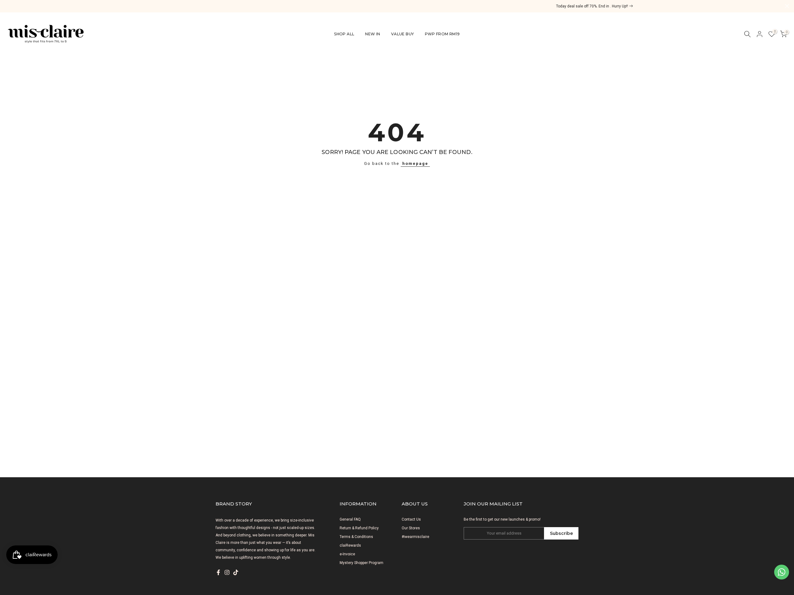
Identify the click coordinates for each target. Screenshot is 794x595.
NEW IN (372, 34)
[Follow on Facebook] (218, 572)
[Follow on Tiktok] (236, 572)
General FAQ (350, 519)
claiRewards (350, 545)
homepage (415, 163)
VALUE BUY (402, 34)
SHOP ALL (344, 34)
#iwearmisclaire (415, 537)
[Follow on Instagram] (227, 572)
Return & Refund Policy (359, 528)
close (7, 6)
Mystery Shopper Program (361, 563)
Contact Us (411, 519)
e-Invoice (347, 554)
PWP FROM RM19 (442, 34)
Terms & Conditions (356, 537)
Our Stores (411, 528)
